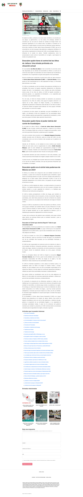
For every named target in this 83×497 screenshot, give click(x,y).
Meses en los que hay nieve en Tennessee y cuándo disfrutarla (37, 345)
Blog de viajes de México (37, 482)
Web (23, 454)
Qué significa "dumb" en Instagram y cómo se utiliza (35, 336)
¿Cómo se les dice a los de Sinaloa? (31, 322)
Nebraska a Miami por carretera (30, 378)
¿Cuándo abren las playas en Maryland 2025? (33, 382)
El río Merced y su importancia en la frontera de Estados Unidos (37, 366)
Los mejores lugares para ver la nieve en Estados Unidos (36, 364)
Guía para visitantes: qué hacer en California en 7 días (35, 359)
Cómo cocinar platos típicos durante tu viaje (50, 482)
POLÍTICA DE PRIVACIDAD (40, 477)
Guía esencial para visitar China (53, 485)
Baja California (56, 11)
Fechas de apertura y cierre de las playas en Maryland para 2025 (37, 371)
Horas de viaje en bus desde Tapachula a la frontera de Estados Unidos (38, 350)
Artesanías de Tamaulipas (29, 324)
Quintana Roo (45, 11)
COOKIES (33, 477)
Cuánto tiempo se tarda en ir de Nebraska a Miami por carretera (37, 369)
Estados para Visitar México (27, 11)
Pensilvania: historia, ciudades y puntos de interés (34, 357)
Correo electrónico (26, 448)
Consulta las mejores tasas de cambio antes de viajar (32, 483)
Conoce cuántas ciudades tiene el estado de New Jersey (36, 341)
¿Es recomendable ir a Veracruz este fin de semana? (35, 320)
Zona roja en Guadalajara (29, 313)
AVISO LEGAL (41, 471)
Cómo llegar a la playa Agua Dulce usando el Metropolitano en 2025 (38, 343)
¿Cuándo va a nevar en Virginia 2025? (32, 380)
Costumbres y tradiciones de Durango (32, 327)
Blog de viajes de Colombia (28, 482)
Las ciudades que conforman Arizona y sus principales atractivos (37, 355)
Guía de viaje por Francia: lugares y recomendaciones (33, 486)
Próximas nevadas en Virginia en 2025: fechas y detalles (36, 338)
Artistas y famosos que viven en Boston (32, 348)
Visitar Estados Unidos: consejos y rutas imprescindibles (39, 484)
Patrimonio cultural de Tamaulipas (31, 315)
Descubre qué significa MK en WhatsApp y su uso (34, 334)
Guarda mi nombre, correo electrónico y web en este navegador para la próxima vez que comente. (39, 460)
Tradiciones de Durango (29, 331)
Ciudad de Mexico (38, 11)
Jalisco (50, 11)
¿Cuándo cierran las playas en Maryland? (32, 385)
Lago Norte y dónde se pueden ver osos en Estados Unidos (36, 362)
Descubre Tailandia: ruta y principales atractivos (35, 487)
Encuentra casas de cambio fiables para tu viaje (38, 485)
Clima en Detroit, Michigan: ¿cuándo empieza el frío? (35, 375)
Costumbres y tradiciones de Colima (31, 317)
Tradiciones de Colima (28, 329)
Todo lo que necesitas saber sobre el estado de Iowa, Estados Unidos (38, 352)
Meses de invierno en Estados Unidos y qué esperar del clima (37, 373)
